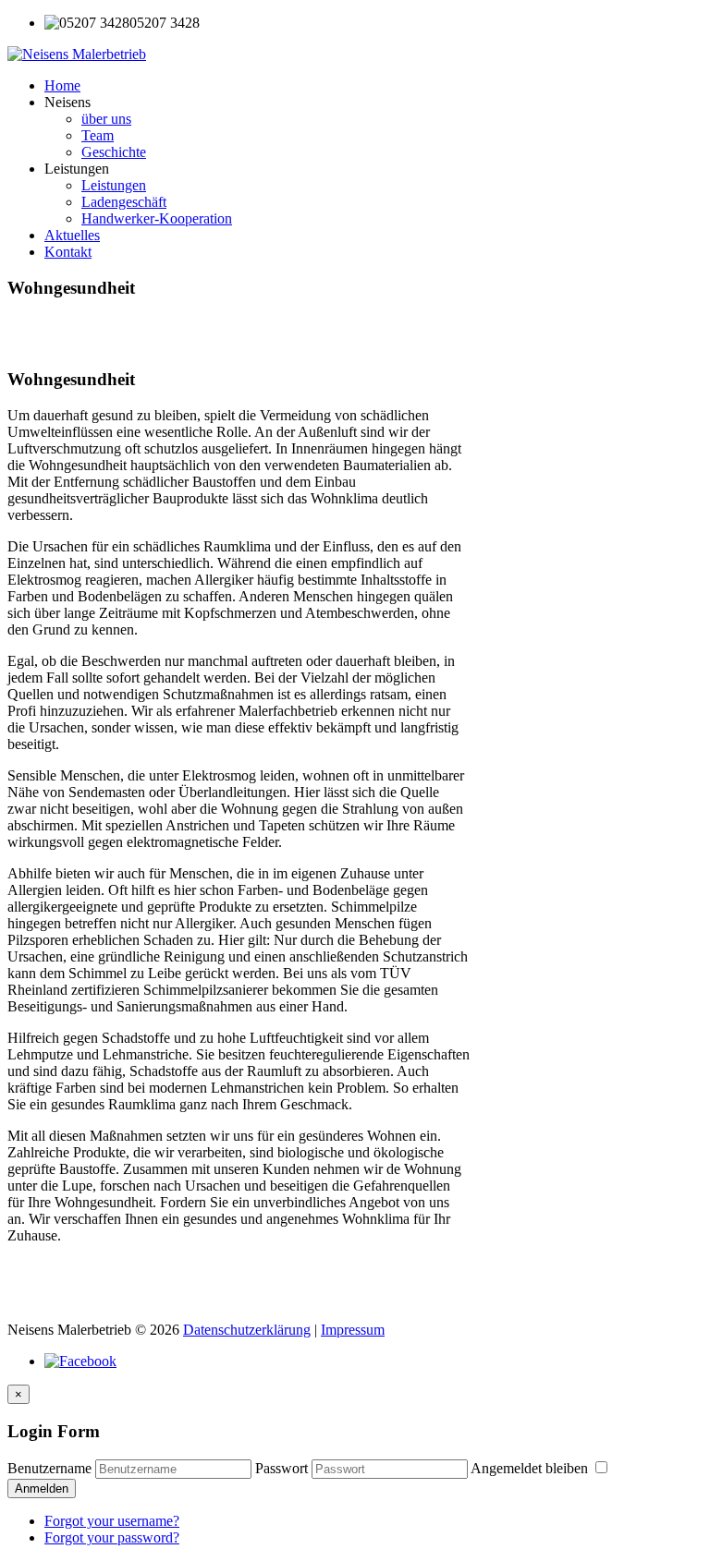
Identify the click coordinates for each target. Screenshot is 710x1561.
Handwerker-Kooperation (156, 218)
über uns (106, 119)
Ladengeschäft (123, 202)
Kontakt (68, 252)
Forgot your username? (111, 1521)
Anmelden (41, 1488)
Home (62, 85)
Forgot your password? (111, 1537)
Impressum (353, 1329)
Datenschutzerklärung (247, 1329)
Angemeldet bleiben (531, 1468)
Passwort (281, 1468)
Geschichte (113, 152)
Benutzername (49, 1468)
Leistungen (113, 185)
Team (97, 135)
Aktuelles (72, 235)
